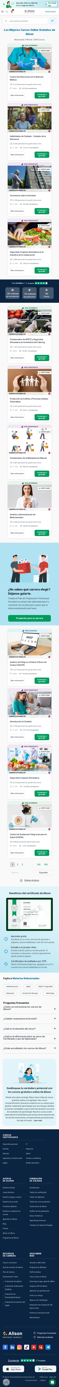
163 (46, 864)
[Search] (5, 9)
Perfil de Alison (35, 1272)
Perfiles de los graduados (39, 1211)
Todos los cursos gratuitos (40, 1202)
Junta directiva (8, 1192)
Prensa (5, 1228)
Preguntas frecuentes (46, 1333)
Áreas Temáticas (36, 1216)
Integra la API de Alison (38, 1286)
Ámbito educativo (32, 1163)
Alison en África (9, 1233)
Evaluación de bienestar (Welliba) (14, 1287)
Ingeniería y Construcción (12, 1158)
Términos (21, 1377)
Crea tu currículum (10, 1263)
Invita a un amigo (36, 1295)
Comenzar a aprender (42, 95)
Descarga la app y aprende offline (42, 1281)
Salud (28, 1154)
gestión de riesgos (30, 993)
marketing (50, 993)
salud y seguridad (45, 987)
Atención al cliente (45, 1337)
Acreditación (34, 1188)
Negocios (29, 1149)
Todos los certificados (38, 1192)
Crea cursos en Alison (38, 1277)
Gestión (6, 1149)
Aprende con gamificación (40, 1291)
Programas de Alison (11, 1238)
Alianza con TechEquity (38, 1300)
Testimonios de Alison (38, 1206)
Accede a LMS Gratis (37, 1263)
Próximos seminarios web (39, 1313)
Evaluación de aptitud (13, 1281)
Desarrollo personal (10, 1144)
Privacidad (14, 1377)
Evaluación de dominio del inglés (15, 1303)
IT (26, 1144)
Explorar (2, 11)
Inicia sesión (50, 11)
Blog (4, 1224)
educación (10, 993)
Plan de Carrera (8, 1272)
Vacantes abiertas (10, 1206)
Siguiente (43, 872)
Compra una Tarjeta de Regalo (41, 1225)
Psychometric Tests (10, 1277)
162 (38, 864)
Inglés (5, 1163)
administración (12, 987)
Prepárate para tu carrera (29, 618)
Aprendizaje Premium (38, 1220)
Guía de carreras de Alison (13, 1267)
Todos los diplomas (37, 1197)
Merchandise (35, 1318)
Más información (17, 95)
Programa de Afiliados (38, 1267)
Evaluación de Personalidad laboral (12, 1295)
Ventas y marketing (33, 1158)
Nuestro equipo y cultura (12, 1197)
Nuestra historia (9, 1188)
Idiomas (6, 1154)
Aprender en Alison (10, 1219)
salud (28, 987)
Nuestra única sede (10, 1202)
